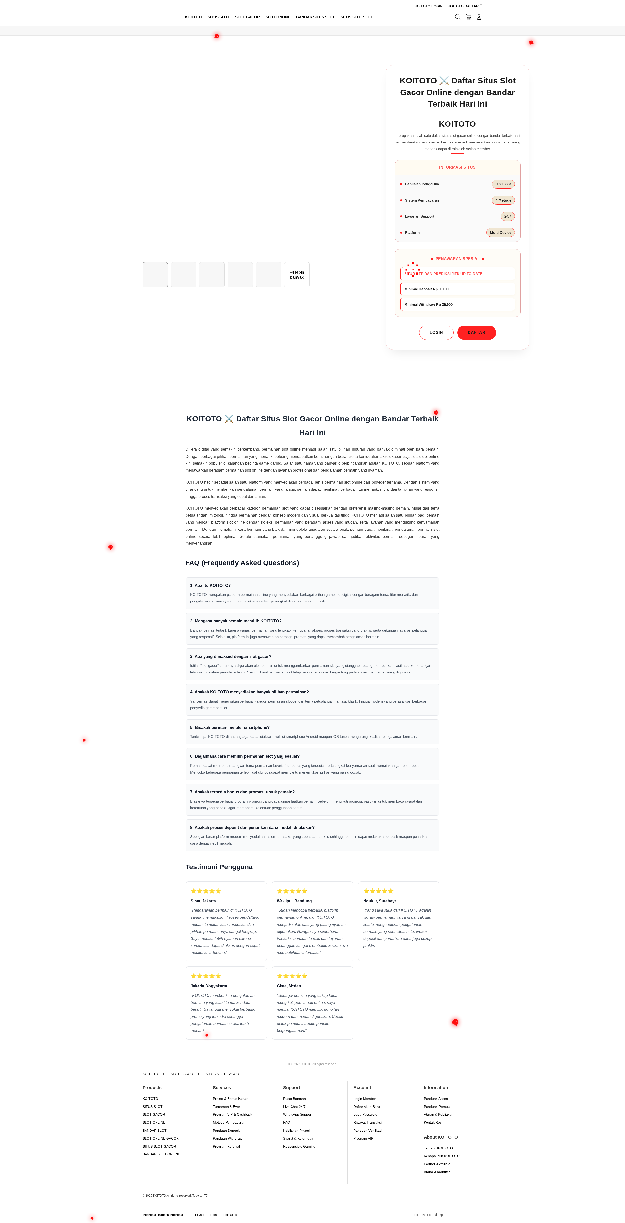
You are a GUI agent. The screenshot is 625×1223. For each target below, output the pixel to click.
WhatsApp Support (297, 1114)
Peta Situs (230, 1215)
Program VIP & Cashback (232, 1114)
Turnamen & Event (227, 1107)
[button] (468, 17)
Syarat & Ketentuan (298, 1138)
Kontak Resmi (434, 1122)
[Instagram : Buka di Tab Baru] (470, 1215)
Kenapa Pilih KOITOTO (442, 1156)
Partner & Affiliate (437, 1164)
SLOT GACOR (154, 1114)
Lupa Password (365, 1114)
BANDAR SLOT (155, 1130)
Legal (214, 1215)
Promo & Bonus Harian (230, 1099)
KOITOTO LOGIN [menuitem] (428, 6)
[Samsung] (157, 17)
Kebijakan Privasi (296, 1130)
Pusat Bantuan (294, 1099)
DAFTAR (477, 332)
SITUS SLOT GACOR (159, 1146)
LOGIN (436, 332)
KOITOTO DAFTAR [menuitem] (463, 6)
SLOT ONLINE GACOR (161, 1138)
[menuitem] (193, 17)
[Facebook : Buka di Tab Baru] (451, 1215)
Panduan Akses (436, 1099)
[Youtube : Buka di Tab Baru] (479, 1215)
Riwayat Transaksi (368, 1122)
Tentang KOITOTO (438, 1148)
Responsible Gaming (299, 1146)
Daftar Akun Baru (367, 1107)
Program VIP (363, 1138)
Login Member (365, 1099)
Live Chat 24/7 (294, 1107)
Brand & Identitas (437, 1172)
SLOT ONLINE (154, 1122)
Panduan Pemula (437, 1107)
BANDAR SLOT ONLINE (161, 1154)
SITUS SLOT (153, 1107)
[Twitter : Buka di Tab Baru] (460, 1215)
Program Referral (226, 1146)
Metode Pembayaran (229, 1122)
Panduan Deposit (226, 1130)
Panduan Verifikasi (368, 1130)
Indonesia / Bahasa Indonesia (163, 1215)
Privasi (199, 1215)
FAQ (286, 1122)
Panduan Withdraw (227, 1138)
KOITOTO (150, 1099)
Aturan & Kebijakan (438, 1114)
